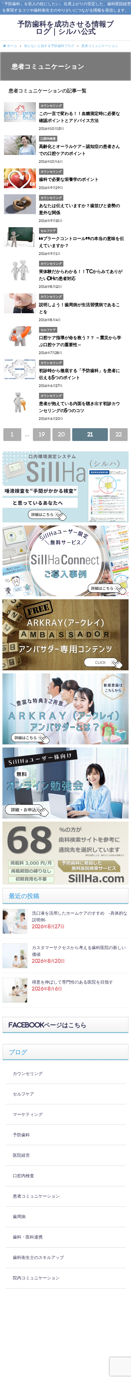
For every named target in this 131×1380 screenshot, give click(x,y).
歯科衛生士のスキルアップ (38, 1257)
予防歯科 (21, 1135)
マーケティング (28, 1114)
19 (42, 434)
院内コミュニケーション (36, 1278)
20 (61, 434)
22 (119, 434)
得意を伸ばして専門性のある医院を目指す (72, 982)
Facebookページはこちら (48, 1025)
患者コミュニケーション (36, 1196)
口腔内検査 (23, 1176)
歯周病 (19, 1216)
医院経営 (21, 1155)
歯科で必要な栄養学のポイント (69, 179)
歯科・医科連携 (28, 1237)
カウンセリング (28, 1073)
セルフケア (23, 1094)
